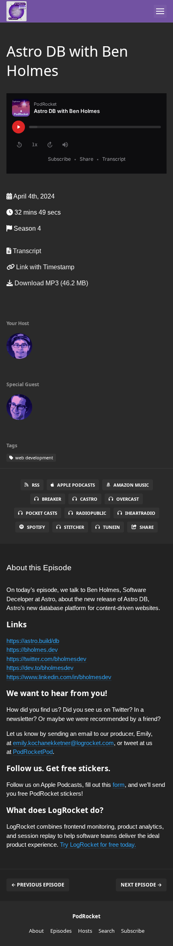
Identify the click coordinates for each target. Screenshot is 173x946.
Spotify (36, 527)
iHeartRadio (140, 513)
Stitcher (74, 527)
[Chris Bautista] (19, 347)
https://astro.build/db (32, 640)
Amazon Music (131, 485)
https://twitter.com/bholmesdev (46, 658)
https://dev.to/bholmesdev (40, 667)
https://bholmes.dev (32, 649)
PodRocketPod (33, 751)
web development (33, 458)
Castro (88, 499)
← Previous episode (37, 884)
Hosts (85, 930)
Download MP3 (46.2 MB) (50, 283)
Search (107, 930)
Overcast (127, 499)
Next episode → (141, 884)
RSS (35, 485)
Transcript (26, 251)
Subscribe (132, 930)
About (36, 930)
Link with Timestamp (44, 267)
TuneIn (111, 527)
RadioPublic (91, 513)
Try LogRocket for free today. (98, 844)
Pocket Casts (41, 513)
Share (147, 527)
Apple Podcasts (76, 485)
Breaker (51, 499)
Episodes (61, 930)
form (119, 784)
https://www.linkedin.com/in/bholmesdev (58, 677)
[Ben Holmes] (19, 408)
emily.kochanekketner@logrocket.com (63, 742)
